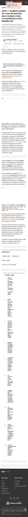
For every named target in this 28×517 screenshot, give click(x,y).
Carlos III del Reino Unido (9, 264)
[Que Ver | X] (10, 498)
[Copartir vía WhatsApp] (4, 46)
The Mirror (22, 81)
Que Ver (4, 7)
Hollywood (4, 491)
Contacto (17, 483)
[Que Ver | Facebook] (18, 498)
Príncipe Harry (6, 256)
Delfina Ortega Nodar (11, 39)
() (17, 142)
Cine (2, 481)
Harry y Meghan (6, 260)
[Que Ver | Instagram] (14, 498)
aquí (18, 243)
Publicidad (17, 481)
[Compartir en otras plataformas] (7, 46)
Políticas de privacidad (20, 486)
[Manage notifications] (25, 509)
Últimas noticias (5, 493)
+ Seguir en (6, 43)
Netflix (3, 486)
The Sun (15, 179)
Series (3, 483)
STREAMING (4, 488)
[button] (26, 2)
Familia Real (16, 256)
